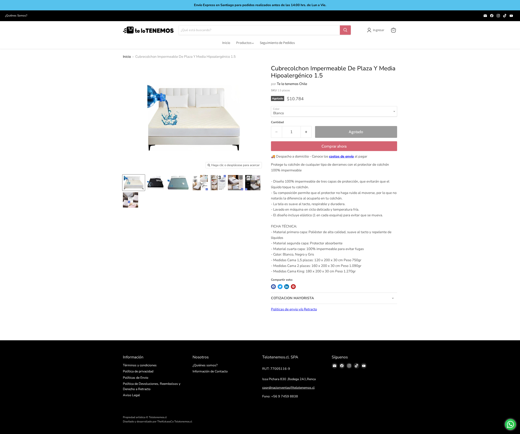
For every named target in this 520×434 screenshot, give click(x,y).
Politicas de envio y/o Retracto (294, 309)
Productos (244, 42)
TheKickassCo (165, 421)
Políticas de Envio (135, 377)
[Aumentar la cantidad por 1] (306, 132)
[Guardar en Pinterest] (293, 286)
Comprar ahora (334, 146)
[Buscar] (345, 30)
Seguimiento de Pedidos (277, 42)
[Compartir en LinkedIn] (286, 286)
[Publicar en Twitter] (280, 286)
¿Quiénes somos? (205, 365)
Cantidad (277, 122)
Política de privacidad (138, 371)
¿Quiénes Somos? (16, 15)
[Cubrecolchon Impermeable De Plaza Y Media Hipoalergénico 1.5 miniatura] (133, 183)
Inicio (226, 42)
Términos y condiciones (140, 365)
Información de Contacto (210, 371)
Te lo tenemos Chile (292, 84)
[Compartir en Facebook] (273, 286)
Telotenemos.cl (183, 421)
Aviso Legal (131, 395)
